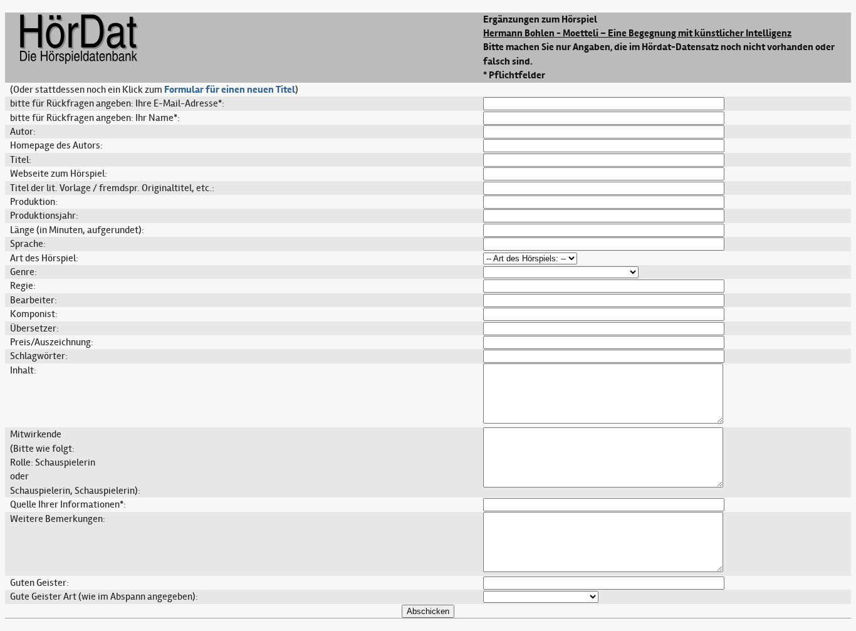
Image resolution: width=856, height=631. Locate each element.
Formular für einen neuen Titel (229, 89)
